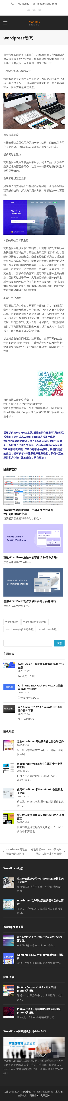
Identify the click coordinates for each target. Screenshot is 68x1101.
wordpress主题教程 (34, 622)
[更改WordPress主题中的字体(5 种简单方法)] (33, 538)
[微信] (34, 11)
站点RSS (59, 1091)
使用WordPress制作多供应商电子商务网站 (29, 601)
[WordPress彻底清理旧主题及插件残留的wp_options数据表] (33, 490)
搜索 (59, 643)
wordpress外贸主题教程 (19, 629)
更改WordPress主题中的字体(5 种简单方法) (30, 557)
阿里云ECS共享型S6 (40, 1095)
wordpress (11, 622)
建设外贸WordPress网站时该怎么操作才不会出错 (46, 852)
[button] (5, 22)
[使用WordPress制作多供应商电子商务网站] (33, 582)
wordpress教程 (48, 629)
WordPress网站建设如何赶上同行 (15, 852)
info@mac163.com (47, 3)
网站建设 (26, 1091)
